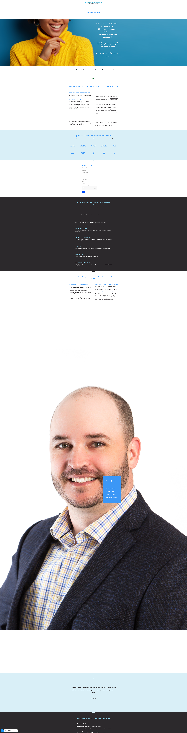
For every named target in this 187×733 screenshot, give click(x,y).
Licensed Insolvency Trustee (79, 69)
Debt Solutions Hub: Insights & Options (93, 12)
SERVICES (90, 9)
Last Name (84, 174)
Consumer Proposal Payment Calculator (93, 15)
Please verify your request (86, 185)
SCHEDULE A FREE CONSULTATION (114, 12)
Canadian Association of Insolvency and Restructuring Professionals (100, 69)
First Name (84, 170)
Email (83, 177)
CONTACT (100, 9)
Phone (83, 181)
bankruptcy (114, 494)
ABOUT (96, 9)
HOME (86, 9)
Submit (84, 191)
